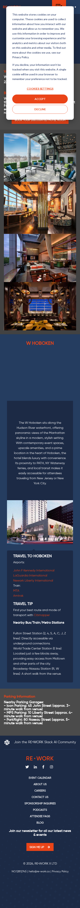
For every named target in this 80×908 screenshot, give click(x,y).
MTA (16, 590)
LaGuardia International (30, 575)
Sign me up (37, 847)
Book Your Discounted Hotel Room (40, 120)
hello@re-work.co (39, 871)
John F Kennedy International (33, 570)
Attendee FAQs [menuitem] (40, 816)
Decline (40, 109)
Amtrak (18, 595)
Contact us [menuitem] (40, 797)
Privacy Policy (60, 871)
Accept (40, 99)
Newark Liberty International (33, 580)
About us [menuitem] (40, 784)
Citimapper (42, 615)
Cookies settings (40, 88)
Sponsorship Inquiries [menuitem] (40, 803)
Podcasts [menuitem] (40, 810)
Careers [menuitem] (40, 790)
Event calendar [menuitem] (40, 778)
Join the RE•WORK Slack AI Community (44, 742)
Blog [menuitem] (40, 822)
